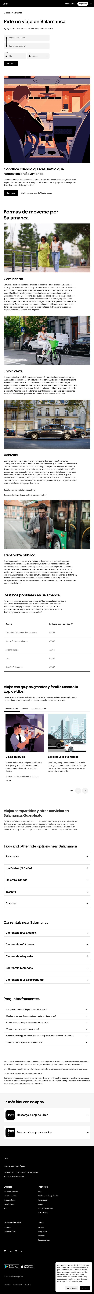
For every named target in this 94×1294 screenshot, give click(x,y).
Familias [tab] (25, 708)
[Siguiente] (85, 791)
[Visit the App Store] (27, 1267)
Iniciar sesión (70, 4)
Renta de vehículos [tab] (39, 708)
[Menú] (91, 4)
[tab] (50, 708)
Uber (5, 3)
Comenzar (11, 193)
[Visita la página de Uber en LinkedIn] (5, 1251)
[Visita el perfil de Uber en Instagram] (16, 1251)
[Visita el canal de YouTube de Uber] (10, 1251)
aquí (80, 1281)
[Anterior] (78, 791)
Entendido (85, 1288)
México (7, 13)
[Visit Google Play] (11, 1266)
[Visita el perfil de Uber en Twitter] (21, 1251)
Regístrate (83, 4)
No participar (71, 1288)
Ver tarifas (11, 63)
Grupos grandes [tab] (12, 708)
